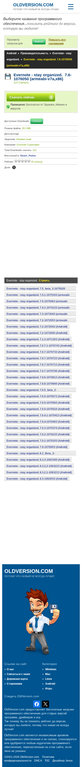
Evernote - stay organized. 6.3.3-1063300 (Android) (38, 459)
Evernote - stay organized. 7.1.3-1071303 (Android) (38, 339)
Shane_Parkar (28, 155)
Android (11, 53)
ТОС (47, 760)
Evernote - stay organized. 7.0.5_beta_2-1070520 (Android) (32, 392)
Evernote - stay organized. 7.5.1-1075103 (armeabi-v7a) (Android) (38, 297)
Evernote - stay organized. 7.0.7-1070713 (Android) (38, 364)
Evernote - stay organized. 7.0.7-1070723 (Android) (38, 358)
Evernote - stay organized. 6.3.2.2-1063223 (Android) (39, 466)
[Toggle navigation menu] (70, 6)
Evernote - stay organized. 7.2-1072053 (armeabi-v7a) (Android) (37, 323)
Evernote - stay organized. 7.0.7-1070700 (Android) (38, 371)
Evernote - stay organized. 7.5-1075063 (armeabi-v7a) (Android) (37, 304)
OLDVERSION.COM (33, 4)
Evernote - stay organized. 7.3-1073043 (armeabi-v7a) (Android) (37, 316)
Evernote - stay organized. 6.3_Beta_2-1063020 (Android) (31, 456)
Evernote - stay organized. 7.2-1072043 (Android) (37, 326)
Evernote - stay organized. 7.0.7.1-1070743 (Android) (39, 345)
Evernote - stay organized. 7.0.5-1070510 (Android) (38, 409)
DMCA (38, 760)
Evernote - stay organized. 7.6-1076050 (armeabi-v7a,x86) (43, 77)
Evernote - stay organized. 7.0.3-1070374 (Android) (38, 428)
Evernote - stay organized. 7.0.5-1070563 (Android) (38, 402)
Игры (48, 688)
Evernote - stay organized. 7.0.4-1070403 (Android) (38, 421)
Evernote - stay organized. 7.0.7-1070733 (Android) (38, 352)
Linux (48, 678)
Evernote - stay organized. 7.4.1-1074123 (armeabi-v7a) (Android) (38, 310)
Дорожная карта (17, 678)
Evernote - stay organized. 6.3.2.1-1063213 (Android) (39, 472)
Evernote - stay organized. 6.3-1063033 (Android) (37, 478)
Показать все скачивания (57, 41)
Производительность (34, 53)
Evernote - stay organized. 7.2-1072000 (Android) (37, 333)
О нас (10, 669)
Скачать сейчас (21, 97)
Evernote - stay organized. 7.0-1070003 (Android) (37, 447)
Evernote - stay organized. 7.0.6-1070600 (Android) (38, 383)
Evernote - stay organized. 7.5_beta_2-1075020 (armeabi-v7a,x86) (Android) (36, 291)
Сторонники (14, 683)
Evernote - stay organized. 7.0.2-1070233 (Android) (38, 434)
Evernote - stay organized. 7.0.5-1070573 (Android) (38, 396)
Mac (48, 674)
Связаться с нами (18, 674)
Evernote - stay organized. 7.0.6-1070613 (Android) (38, 377)
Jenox (69, 760)
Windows (50, 669)
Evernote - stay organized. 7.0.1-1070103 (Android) (38, 440)
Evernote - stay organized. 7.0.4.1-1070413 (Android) (39, 415)
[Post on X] (14, 167)
